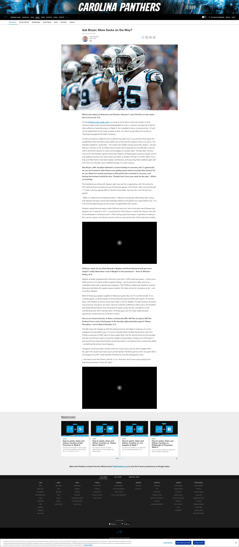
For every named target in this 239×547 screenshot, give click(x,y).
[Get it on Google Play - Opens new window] (125, 524)
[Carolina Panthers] (119, 532)
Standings (40, 507)
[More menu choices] (66, 17)
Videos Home (77, 485)
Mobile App (58, 491)
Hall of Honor (40, 513)
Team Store (138, 485)
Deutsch (58, 498)
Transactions (40, 510)
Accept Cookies (198, 542)
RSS (157, 488)
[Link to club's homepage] (5, 17)
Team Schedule (119, 485)
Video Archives (77, 504)
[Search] (209, 17)
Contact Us (157, 501)
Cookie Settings (168, 542)
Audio (58, 488)
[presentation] (177, 459)
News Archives (58, 504)
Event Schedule (178, 485)
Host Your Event (178, 504)
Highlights (77, 488)
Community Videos (77, 501)
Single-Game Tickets (198, 498)
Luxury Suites (198, 495)
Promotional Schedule (118, 488)
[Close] (236, 543)
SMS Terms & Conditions (157, 498)
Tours (178, 507)
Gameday (97, 488)
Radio (58, 495)
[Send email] (150, 38)
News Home (59, 485)
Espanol (59, 501)
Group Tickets (198, 507)
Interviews (77, 491)
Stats (40, 504)
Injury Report (40, 491)
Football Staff (40, 501)
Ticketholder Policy (157, 495)
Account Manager (198, 485)
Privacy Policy (156, 491)
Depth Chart (40, 488)
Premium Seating (198, 491)
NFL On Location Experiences (118, 495)
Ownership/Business (40, 495)
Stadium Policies (178, 495)
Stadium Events (119, 491)
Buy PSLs (198, 488)
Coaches (40, 498)
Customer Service (198, 510)
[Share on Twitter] (146, 38)
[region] (119, 543)
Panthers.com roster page (98, 122)
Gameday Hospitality (198, 504)
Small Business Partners (157, 504)
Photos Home (97, 485)
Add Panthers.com (120, 466)
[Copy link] (154, 37)
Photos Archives (97, 498)
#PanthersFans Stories (77, 498)
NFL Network (77, 495)
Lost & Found (178, 491)
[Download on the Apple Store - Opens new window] (113, 524)
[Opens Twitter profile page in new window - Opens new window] (91, 41)
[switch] (204, 17)
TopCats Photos (97, 491)
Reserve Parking (178, 488)
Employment (157, 485)
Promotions (138, 488)
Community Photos (97, 495)
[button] (119, 243)
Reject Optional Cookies (183, 542)
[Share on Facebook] (143, 38)
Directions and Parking (178, 498)
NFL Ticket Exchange (198, 513)
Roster (40, 485)
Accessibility (178, 510)
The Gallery (198, 501)
